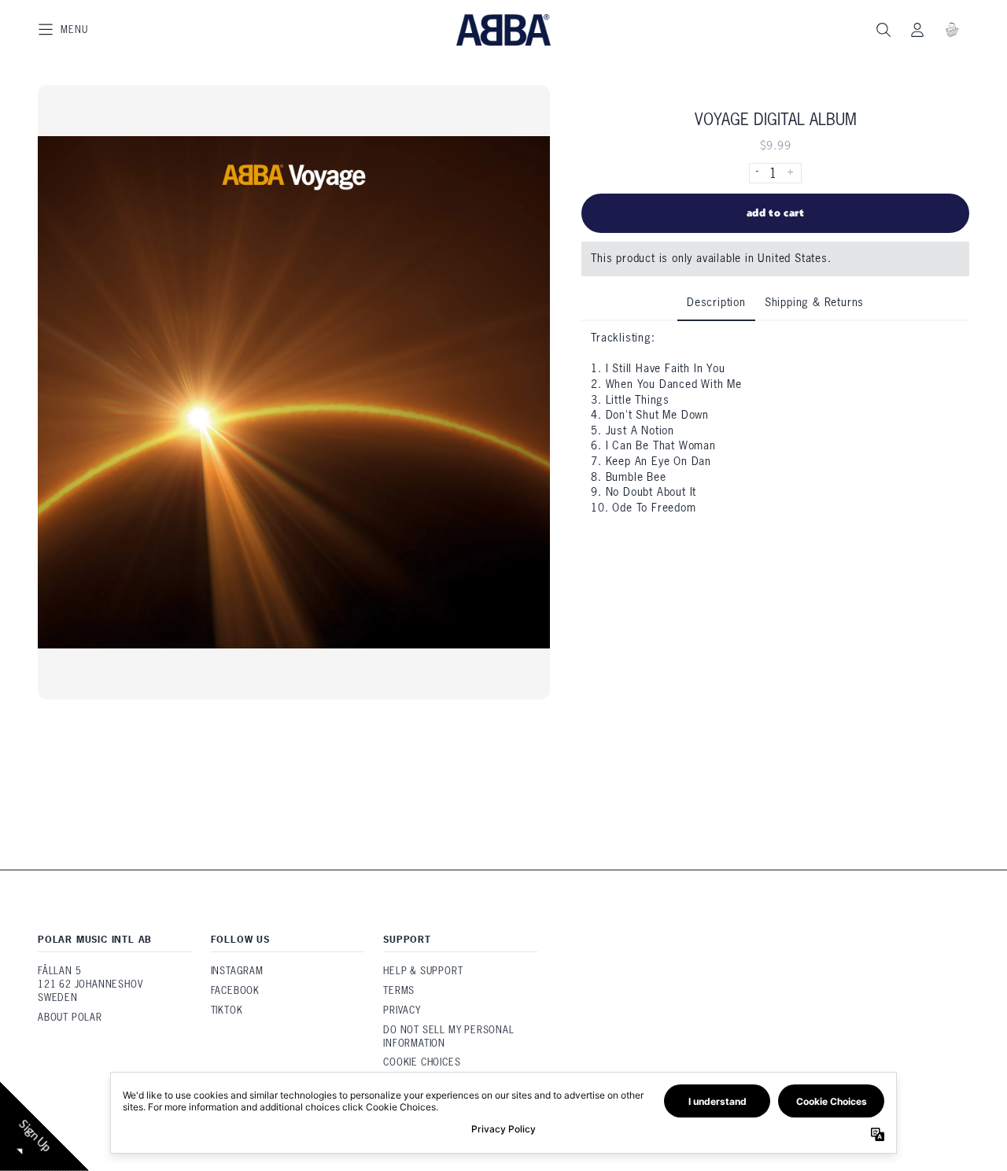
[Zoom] (294, 392)
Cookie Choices (421, 1062)
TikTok (227, 1010)
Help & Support (423, 971)
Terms (399, 990)
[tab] (716, 304)
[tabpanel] (775, 424)
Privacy (402, 1010)
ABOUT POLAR (70, 1017)
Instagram (237, 971)
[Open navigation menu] (63, 30)
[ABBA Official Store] (503, 30)
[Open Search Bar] (883, 30)
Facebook (235, 990)
